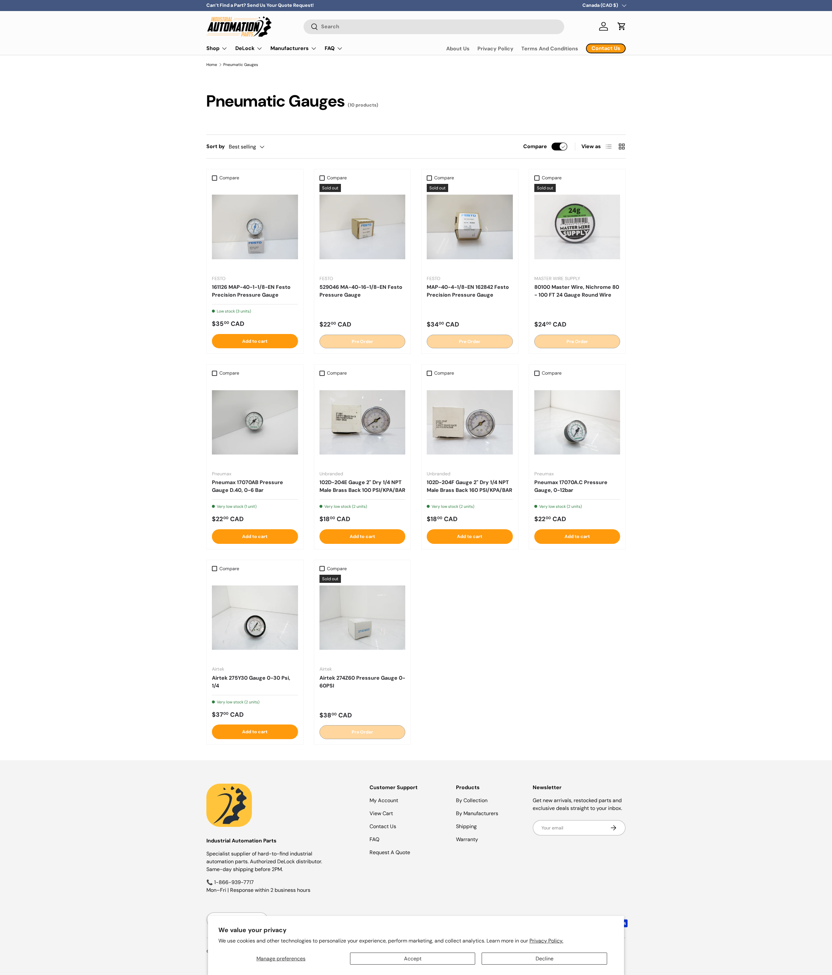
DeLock (244, 48)
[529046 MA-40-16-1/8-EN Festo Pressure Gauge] (362, 227)
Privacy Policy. (546, 940)
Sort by (215, 146)
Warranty (467, 839)
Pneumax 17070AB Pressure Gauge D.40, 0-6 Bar (247, 486)
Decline (544, 958)
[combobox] (434, 26)
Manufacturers (289, 48)
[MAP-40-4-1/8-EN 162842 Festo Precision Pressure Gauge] (470, 227)
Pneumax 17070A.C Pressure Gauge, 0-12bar (570, 486)
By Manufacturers (477, 813)
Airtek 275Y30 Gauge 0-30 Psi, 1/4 (251, 681)
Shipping (466, 826)
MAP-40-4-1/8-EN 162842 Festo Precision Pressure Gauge (468, 291)
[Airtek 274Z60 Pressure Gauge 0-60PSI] (362, 618)
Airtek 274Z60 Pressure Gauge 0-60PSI (362, 681)
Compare (535, 146)
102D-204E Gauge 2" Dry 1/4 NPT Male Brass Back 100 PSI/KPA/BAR (362, 486)
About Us (458, 48)
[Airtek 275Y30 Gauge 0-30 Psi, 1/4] (255, 618)
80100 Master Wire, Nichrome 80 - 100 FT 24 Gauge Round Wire (576, 291)
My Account (384, 800)
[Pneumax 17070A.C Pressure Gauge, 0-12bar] (577, 422)
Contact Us (383, 826)
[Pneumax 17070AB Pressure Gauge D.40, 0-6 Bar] (255, 422)
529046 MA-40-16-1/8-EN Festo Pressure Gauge (360, 291)
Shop (212, 48)
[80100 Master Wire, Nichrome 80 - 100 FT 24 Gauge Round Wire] (577, 227)
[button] (622, 26)
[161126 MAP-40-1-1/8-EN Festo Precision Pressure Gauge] (255, 227)
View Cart (381, 813)
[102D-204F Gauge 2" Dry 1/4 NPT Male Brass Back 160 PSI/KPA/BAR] (470, 422)
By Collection (472, 800)
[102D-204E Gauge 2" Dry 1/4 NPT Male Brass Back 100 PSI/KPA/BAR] (362, 422)
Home (211, 65)
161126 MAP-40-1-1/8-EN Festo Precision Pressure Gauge (251, 291)
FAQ (330, 48)
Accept (413, 958)
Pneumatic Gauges (240, 65)
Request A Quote (390, 852)
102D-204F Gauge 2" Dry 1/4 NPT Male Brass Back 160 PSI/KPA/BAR (469, 486)
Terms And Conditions (549, 48)
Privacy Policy (495, 48)
